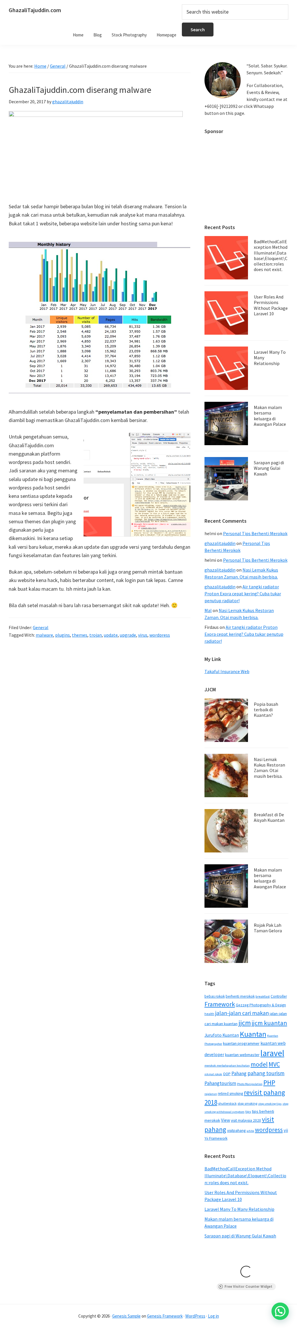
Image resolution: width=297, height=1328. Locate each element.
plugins (62, 635)
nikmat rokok (213, 1074)
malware (44, 635)
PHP (269, 1082)
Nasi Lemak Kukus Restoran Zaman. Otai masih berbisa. (269, 767)
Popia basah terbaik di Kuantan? (266, 709)
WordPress (195, 1316)
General (40, 627)
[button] (280, 1311)
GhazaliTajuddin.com (35, 10)
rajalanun (210, 1094)
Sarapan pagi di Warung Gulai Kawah (269, 468)
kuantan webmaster (242, 1054)
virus (142, 635)
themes (79, 635)
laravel (272, 1053)
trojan (95, 635)
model (259, 1064)
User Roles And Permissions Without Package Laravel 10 (271, 305)
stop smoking (247, 1103)
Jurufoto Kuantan (221, 1035)
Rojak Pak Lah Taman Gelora (268, 927)
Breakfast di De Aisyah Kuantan (269, 817)
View (225, 1120)
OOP (227, 1073)
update (111, 635)
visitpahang (236, 1130)
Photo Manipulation (249, 1084)
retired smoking (230, 1093)
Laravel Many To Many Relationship (239, 1209)
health (209, 1014)
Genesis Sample (126, 1316)
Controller (279, 996)
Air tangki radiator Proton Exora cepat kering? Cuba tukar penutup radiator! (242, 593)
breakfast (263, 996)
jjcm (244, 1022)
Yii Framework (215, 1138)
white (250, 1131)
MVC (274, 1064)
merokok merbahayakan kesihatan (227, 1065)
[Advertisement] (246, 176)
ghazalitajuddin (220, 543)
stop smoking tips (270, 1104)
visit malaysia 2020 (246, 1120)
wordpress (159, 635)
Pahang (239, 1073)
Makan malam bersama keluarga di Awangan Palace (270, 415)
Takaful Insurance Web (226, 671)
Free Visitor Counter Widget (248, 1287)
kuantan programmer (241, 1043)
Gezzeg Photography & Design (261, 1005)
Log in (213, 1316)
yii (286, 1130)
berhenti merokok (240, 996)
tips (248, 1111)
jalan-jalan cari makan (242, 1013)
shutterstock (227, 1103)
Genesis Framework (165, 1316)
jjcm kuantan (269, 1023)
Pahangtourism (220, 1083)
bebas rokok (214, 996)
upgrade (128, 635)
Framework (219, 1004)
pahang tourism (266, 1073)
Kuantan (253, 1034)
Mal (208, 610)
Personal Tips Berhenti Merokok (255, 533)
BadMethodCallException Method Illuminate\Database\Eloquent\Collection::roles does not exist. (270, 255)
